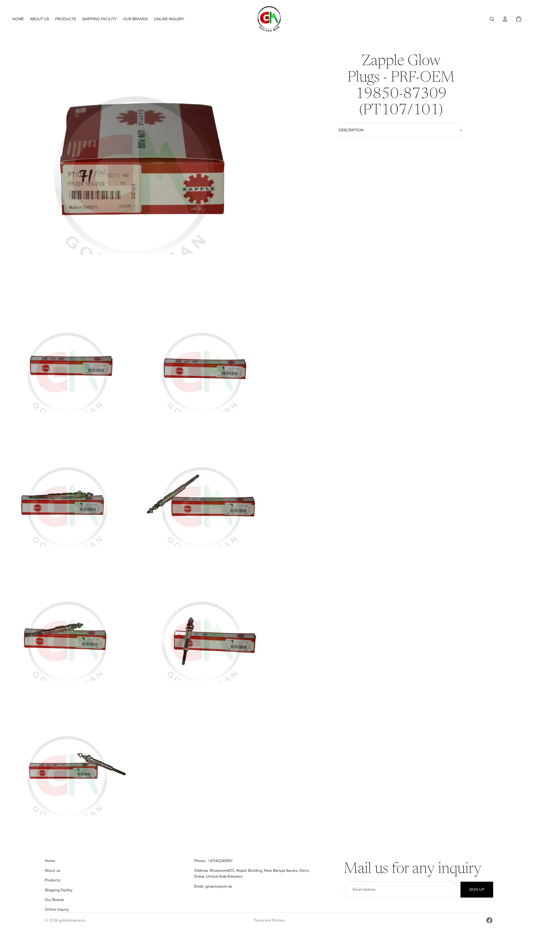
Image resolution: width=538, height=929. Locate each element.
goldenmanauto (72, 920)
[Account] (505, 19)
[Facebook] (489, 920)
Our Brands (54, 899)
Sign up (476, 889)
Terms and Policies (269, 920)
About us (52, 870)
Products (52, 880)
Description (351, 130)
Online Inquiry (57, 909)
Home (50, 860)
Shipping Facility (59, 890)
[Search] (492, 19)
